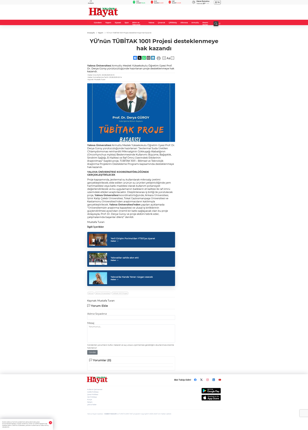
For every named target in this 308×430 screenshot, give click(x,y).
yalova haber (91, 404)
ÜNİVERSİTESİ (107, 171)
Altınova (184, 23)
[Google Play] (205, 391)
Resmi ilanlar (205, 24)
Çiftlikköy (173, 23)
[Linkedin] (213, 379)
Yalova (151, 23)
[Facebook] (195, 379)
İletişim (90, 402)
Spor (127, 23)
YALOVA (92, 171)
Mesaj (90, 323)
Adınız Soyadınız (97, 313)
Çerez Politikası (92, 394)
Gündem (98, 23)
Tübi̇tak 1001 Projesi (120, 293)
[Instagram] (207, 379)
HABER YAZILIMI (110, 414)
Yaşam (108, 23)
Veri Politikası (92, 397)
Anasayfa (91, 3)
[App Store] (205, 398)
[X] (201, 379)
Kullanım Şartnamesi (94, 389)
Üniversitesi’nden (129, 204)
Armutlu (195, 23)
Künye (89, 399)
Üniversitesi (103, 65)
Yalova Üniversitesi (102, 293)
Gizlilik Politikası (93, 392)
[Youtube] (219, 379)
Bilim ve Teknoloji (136, 24)
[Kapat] (50, 422)
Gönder (92, 352)
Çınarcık (161, 23)
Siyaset (118, 23)
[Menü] (219, 23)
